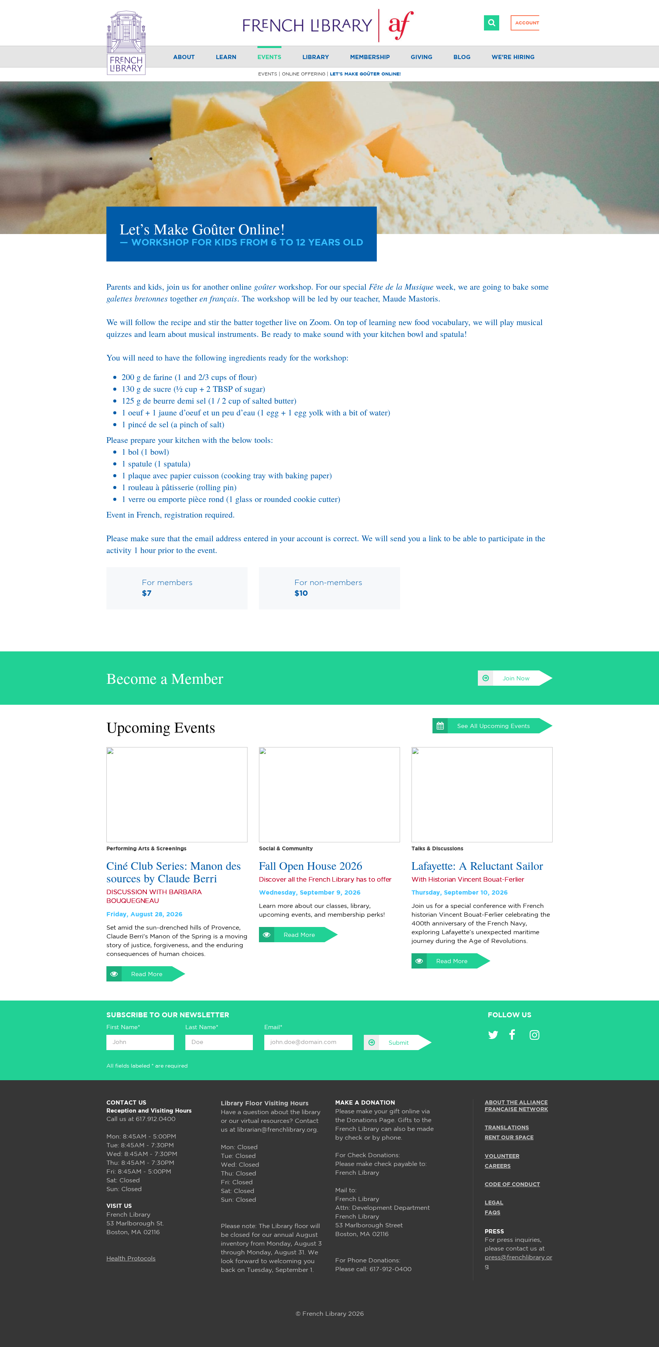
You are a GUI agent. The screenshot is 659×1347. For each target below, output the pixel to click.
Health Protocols (131, 1259)
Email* (273, 1027)
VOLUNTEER (502, 1156)
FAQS (492, 1213)
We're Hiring (513, 57)
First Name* (123, 1027)
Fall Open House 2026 (310, 865)
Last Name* (201, 1027)
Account (527, 23)
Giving (421, 57)
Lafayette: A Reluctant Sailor (477, 865)
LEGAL (494, 1203)
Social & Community (286, 849)
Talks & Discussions (437, 849)
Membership (370, 57)
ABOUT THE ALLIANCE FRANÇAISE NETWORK (516, 1106)
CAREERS (498, 1166)
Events (269, 57)
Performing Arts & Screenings (146, 849)
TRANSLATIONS (507, 1128)
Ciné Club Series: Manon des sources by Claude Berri (173, 871)
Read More (146, 974)
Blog (462, 57)
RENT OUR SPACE (509, 1137)
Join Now (516, 678)
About (184, 57)
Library (315, 57)
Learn (226, 57)
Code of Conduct (512, 1184)
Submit (399, 1043)
